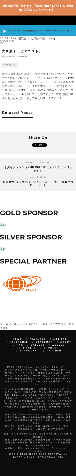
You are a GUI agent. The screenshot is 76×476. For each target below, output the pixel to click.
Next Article (38, 177)
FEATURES (37, 339)
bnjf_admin (8, 57)
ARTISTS (60, 339)
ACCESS (58, 345)
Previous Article (38, 162)
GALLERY (38, 345)
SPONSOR (51, 348)
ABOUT (65, 342)
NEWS (17, 339)
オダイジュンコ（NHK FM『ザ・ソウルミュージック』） (38, 169)
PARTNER (54, 350)
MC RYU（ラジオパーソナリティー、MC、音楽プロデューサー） (38, 183)
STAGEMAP (44, 342)
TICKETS (29, 348)
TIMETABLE (19, 342)
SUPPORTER (9, 65)
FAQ (20, 345)
